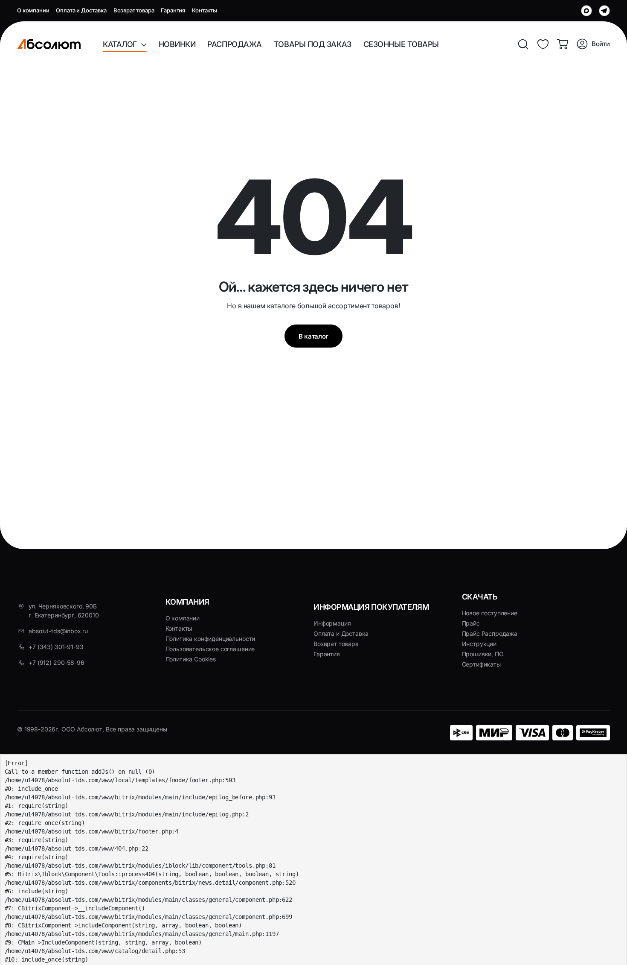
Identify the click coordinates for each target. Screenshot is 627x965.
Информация (332, 623)
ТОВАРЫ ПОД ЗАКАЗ (312, 44)
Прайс (471, 623)
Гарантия (173, 10)
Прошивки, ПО (483, 654)
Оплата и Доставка (81, 10)
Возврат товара (133, 10)
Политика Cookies (190, 659)
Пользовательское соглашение (210, 648)
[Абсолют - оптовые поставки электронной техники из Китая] (49, 44)
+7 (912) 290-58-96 (56, 662)
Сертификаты (481, 664)
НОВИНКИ (177, 44)
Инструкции (479, 643)
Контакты (204, 10)
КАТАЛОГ (122, 44)
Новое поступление (489, 613)
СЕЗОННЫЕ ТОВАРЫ (401, 44)
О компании (33, 10)
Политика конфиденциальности (210, 638)
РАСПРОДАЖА (234, 44)
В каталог (313, 336)
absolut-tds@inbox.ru (58, 631)
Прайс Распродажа (489, 633)
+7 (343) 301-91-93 (56, 646)
